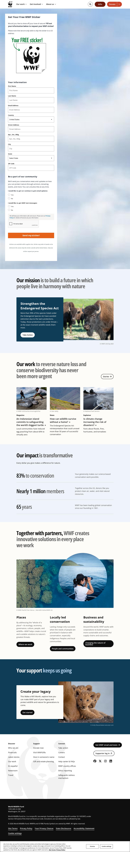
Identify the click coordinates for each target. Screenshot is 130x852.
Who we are (13, 748)
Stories (106, 376)
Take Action (28, 335)
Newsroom (13, 770)
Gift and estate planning (43, 761)
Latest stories (14, 757)
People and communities (62, 648)
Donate (112, 4)
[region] (65, 846)
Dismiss (92, 846)
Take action (63, 748)
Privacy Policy (26, 828)
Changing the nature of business (95, 644)
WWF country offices (67, 766)
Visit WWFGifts (39, 752)
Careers (61, 752)
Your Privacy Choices (44, 828)
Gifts (100, 4)
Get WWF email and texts (106, 745)
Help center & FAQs (66, 761)
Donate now (38, 748)
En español (13, 766)
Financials (12, 752)
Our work (20, 4)
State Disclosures (63, 828)
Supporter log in (102, 753)
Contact (61, 757)
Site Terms (13, 828)
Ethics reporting (65, 770)
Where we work (25, 644)
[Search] (90, 4)
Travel (10, 775)
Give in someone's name (43, 757)
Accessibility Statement (84, 828)
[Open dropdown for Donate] (119, 4)
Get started (27, 712)
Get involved (35, 4)
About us (50, 4)
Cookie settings (15, 833)
